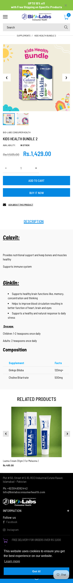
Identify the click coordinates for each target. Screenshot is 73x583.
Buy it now (36, 193)
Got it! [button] (36, 571)
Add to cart (36, 180)
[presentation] (6, 434)
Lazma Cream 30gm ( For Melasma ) (21, 460)
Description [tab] (34, 221)
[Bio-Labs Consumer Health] (36, 16)
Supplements (24, 35)
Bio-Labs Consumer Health (17, 132)
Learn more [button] (12, 561)
